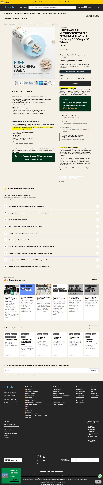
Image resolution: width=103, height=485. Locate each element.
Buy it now (75, 83)
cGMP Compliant (80, 393)
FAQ (92, 391)
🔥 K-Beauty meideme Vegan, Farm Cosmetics (43, 299)
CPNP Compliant (80, 399)
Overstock (55, 399)
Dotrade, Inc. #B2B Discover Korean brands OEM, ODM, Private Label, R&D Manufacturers (11, 394)
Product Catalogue (57, 397)
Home (5, 24)
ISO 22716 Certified (80, 391)
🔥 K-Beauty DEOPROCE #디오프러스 (59, 299)
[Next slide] (54, 83)
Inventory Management (9, 424)
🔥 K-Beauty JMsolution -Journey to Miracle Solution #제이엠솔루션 (11, 299)
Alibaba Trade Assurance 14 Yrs (11, 426)
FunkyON (6, 435)
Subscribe (94, 460)
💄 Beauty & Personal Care (31, 391)
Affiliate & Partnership (9, 429)
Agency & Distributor (58, 404)
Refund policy (43, 471)
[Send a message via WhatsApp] (100, 476)
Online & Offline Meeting (59, 402)
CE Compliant (79, 400)
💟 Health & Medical (30, 393)
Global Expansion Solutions (10, 433)
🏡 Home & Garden (29, 399)
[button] (94, 7)
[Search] (74, 7)
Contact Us (6, 437)
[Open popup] (75, 54)
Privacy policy (51, 471)
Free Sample (56, 391)
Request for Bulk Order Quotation (75, 71)
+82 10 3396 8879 (95, 16)
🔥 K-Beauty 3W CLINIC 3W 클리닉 (74, 298)
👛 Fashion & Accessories (31, 404)
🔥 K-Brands (28, 412)
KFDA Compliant (80, 402)
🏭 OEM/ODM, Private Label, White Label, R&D (36, 415)
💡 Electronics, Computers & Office (33, 402)
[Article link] (11, 302)
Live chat (93, 389)
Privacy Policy (94, 393)
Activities (6, 428)
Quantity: (61, 75)
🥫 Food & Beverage (29, 395)
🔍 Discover (28, 417)
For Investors (7, 431)
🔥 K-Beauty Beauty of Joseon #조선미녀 (91, 298)
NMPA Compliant (80, 397)
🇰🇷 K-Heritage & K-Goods (31, 414)
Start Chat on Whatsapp (70, 108)
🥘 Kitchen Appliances (30, 400)
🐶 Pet (26, 408)
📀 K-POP (27, 406)
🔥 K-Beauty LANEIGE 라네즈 (27, 298)
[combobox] (52, 7)
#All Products (12, 24)
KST (8, 401)
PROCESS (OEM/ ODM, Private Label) (61, 395)
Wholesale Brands (57, 389)
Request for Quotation (58, 393)
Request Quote (15, 480)
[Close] (19, 468)
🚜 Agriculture (28, 410)
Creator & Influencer (58, 400)
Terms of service (95, 395)
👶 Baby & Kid (28, 397)
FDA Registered (79, 389)
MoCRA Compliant (80, 395)
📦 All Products (28, 389)
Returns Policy (94, 397)
